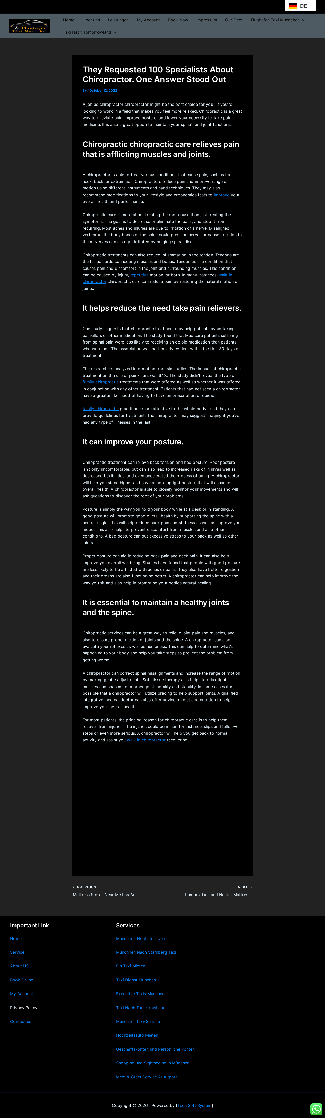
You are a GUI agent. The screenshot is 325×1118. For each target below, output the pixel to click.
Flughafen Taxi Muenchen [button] (275, 19)
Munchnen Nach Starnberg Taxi (146, 952)
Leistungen (118, 19)
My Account (148, 19)
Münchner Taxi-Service (138, 1021)
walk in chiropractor (146, 739)
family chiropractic (101, 381)
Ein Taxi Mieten (130, 965)
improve (222, 194)
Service (17, 952)
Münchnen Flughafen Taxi (140, 938)
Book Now (178, 19)
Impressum (206, 19)
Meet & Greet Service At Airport (146, 1076)
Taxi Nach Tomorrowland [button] (87, 32)
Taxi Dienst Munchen (136, 979)
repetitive (139, 274)
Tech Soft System (194, 1105)
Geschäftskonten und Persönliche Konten (155, 1049)
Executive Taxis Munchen (140, 993)
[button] (302, 20)
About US (19, 965)
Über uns (91, 19)
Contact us (20, 1021)
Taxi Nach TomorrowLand (141, 1007)
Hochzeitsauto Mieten (137, 1035)
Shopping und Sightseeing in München (152, 1062)
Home (68, 19)
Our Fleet (234, 19)
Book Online (21, 979)
